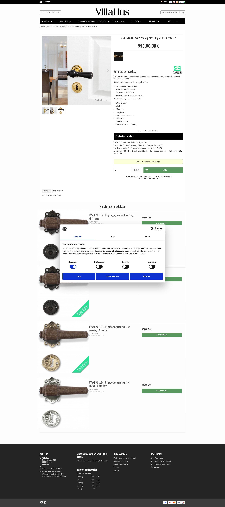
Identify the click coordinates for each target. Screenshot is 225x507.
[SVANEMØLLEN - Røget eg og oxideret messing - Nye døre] (63, 291)
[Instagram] (45, 502)
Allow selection (112, 276)
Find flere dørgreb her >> (51, 195)
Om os (116, 467)
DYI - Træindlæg (157, 458)
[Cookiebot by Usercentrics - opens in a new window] (152, 229)
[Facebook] (41, 502)
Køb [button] (164, 170)
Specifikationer (58, 191)
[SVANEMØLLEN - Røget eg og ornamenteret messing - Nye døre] (63, 347)
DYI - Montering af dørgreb (161, 461)
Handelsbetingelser (121, 464)
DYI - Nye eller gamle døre (160, 464)
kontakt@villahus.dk (55, 471)
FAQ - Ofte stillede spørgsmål (125, 458)
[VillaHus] (112, 11)
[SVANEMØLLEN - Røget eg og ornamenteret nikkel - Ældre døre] (63, 402)
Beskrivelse (46, 191)
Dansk (165, 1)
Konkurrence (155, 467)
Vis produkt (161, 223)
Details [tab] (112, 237)
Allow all (146, 276)
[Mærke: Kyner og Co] (119, 57)
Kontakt (116, 470)
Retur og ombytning (121, 461)
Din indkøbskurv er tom (171, 12)
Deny (79, 276)
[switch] (99, 267)
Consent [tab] (77, 237)
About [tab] (147, 237)
